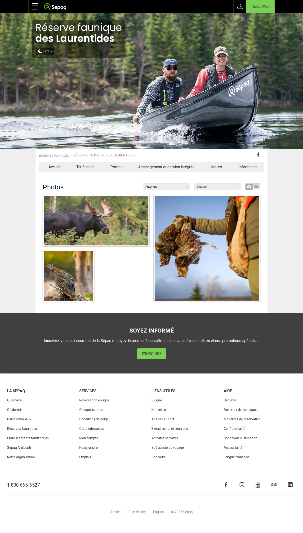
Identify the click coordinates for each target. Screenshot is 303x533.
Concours (159, 457)
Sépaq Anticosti (19, 447)
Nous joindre (88, 447)
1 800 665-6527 (23, 485)
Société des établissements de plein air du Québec (55, 7)
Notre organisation (21, 457)
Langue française (237, 457)
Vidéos (256, 187)
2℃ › (48, 51)
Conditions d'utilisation (240, 438)
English (158, 512)
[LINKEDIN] (290, 484)
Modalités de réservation (242, 419)
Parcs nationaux (19, 419)
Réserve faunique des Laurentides (104, 155)
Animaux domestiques (241, 410)
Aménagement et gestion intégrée (166, 167)
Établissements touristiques (28, 438)
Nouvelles (159, 410)
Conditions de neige (94, 419)
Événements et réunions (170, 429)
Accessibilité (233, 447)
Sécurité (230, 400)
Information (248, 167)
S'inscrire (151, 353)
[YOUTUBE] (258, 484)
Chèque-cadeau (91, 410)
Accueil (55, 167)
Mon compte (88, 438)
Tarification (85, 167)
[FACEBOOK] (226, 484)
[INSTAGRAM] (242, 484)
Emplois (85, 457)
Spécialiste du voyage (168, 447)
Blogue (157, 400)
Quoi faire (14, 400)
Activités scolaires (165, 438)
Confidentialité (234, 429)
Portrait (116, 167)
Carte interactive (91, 429)
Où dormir (14, 410)
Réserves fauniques (54, 155)
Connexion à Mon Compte (239, 6)
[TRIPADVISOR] (274, 484)
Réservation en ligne (94, 400)
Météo (216, 167)
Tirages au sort (163, 419)
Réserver (260, 6)
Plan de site (137, 512)
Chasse (201, 186)
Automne (151, 186)
